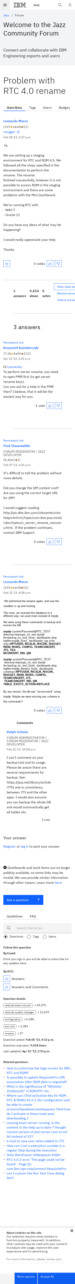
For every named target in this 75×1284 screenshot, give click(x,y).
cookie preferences (19, 1263)
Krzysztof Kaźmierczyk (20, 348)
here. (58, 882)
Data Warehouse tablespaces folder (34, 1155)
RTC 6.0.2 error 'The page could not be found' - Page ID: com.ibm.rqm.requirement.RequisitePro (36, 1164)
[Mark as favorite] (6, 263)
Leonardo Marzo (15, 121)
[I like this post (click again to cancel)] (50, 263)
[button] (71, 1230)
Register (9, 846)
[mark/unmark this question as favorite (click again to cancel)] (6, 263)
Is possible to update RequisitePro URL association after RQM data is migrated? (37, 1079)
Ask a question (18, 900)
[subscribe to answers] (6, 978)
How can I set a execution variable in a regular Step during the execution (36, 1148)
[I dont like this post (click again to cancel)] (58, 263)
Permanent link (13, 342)
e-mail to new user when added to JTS (35, 1141)
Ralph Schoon (17, 732)
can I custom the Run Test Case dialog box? (35, 1175)
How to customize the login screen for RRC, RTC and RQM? (39, 1070)
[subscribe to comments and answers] (6, 987)
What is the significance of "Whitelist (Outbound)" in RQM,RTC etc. (34, 1088)
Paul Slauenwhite (16, 446)
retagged (9, 132)
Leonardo (14, 367)
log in (25, 846)
